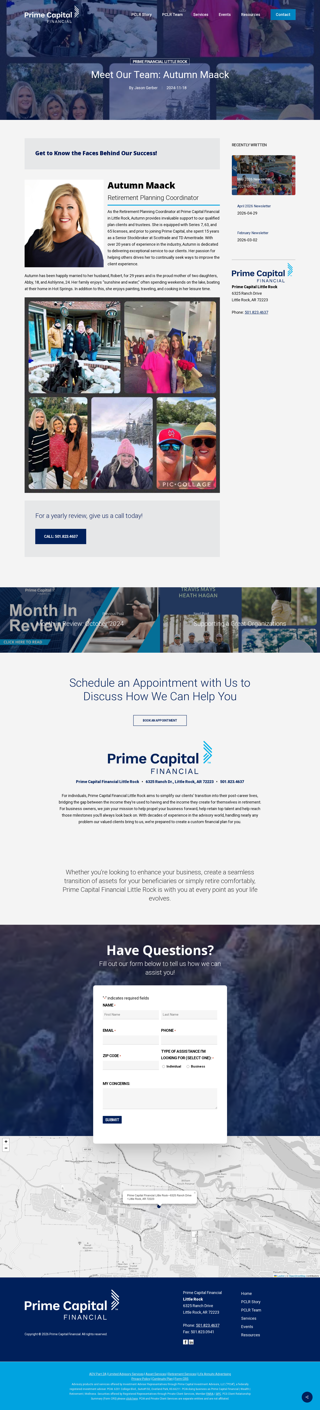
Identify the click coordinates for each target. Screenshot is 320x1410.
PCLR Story (251, 1301)
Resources (250, 1335)
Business (198, 1066)
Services (248, 1318)
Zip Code (112, 1055)
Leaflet (281, 1275)
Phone (168, 1030)
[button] (60, 536)
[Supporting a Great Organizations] (240, 620)
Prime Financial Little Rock (160, 61)
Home (246, 1293)
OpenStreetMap (297, 1275)
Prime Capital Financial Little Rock (107, 781)
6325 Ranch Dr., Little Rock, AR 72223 (180, 781)
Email (109, 1030)
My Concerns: (116, 1083)
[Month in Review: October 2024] (80, 620)
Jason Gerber (146, 87)
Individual (174, 1066)
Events (247, 1326)
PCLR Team (251, 1310)
